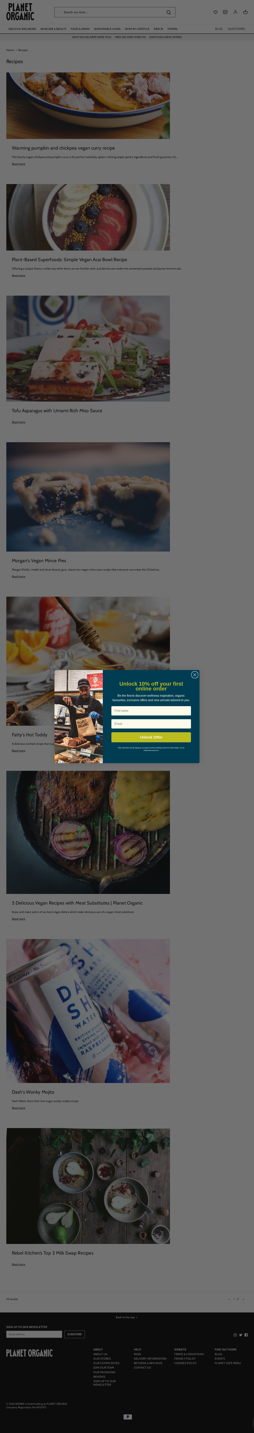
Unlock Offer (151, 737)
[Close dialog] (195, 675)
